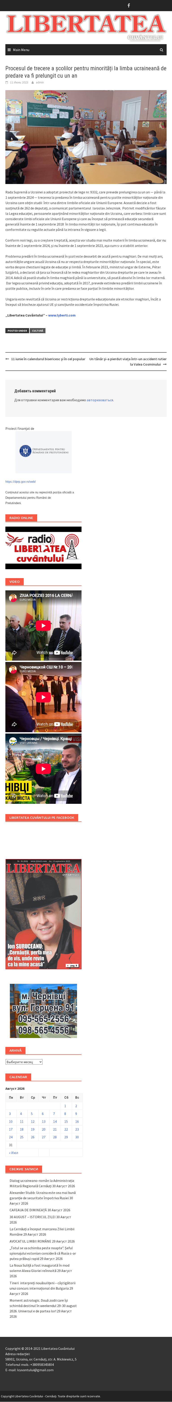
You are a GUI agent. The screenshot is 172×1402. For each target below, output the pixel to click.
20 (43, 1129)
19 (32, 1129)
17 (11, 1129)
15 (66, 1121)
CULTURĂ (37, 330)
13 (43, 1121)
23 (77, 1129)
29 (66, 1137)
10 (11, 1121)
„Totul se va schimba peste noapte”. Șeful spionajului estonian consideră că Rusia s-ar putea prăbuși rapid (43, 1253)
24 (11, 1137)
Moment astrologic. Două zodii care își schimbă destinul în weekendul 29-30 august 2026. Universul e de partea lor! (43, 1305)
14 (55, 1121)
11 (22, 1121)
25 (22, 1137)
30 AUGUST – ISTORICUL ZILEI (33, 1217)
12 (32, 1121)
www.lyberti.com (62, 315)
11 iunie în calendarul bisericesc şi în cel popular (48, 359)
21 (55, 1129)
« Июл (13, 1152)
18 (22, 1129)
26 (32, 1137)
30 (77, 1137)
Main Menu (21, 50)
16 (77, 1121)
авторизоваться (100, 400)
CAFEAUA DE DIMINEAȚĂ (28, 1210)
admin (40, 82)
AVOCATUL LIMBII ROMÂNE (30, 1241)
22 (66, 1129)
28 (55, 1137)
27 (43, 1137)
